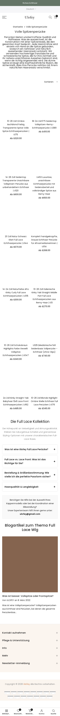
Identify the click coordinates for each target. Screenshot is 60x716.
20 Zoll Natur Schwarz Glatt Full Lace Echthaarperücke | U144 (16, 240)
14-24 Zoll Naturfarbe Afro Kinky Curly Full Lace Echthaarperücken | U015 (16, 292)
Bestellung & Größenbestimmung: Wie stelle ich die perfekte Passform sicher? (28, 474)
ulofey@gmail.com (30, 514)
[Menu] (8, 17)
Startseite (18, 26)
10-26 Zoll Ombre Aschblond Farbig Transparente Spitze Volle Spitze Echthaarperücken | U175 (15, 128)
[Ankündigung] (30, 3)
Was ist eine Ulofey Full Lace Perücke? (26, 449)
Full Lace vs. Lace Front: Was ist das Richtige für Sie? (25, 461)
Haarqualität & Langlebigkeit (21, 486)
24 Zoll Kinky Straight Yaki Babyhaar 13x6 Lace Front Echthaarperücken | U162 (16, 401)
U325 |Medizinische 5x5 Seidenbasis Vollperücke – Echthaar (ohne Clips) (44, 348)
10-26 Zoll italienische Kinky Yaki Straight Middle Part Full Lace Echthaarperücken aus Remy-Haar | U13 (44, 296)
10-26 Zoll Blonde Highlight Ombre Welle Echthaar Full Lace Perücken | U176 (44, 401)
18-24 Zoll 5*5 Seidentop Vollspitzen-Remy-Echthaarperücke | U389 (44, 124)
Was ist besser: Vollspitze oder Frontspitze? (27, 596)
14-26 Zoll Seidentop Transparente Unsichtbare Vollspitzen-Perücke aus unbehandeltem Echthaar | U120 (15, 184)
